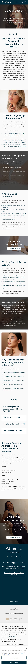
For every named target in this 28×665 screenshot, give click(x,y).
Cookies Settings (14, 658)
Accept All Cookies (14, 662)
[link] (17, 2)
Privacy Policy (15, 613)
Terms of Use (8, 613)
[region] (14, 655)
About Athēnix (14, 601)
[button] (14, 2)
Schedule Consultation (14, 248)
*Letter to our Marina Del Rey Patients (14, 573)
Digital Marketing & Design (15, 619)
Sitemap (21, 613)
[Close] (26, 648)
